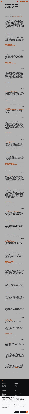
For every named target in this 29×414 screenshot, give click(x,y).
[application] (27, 412)
